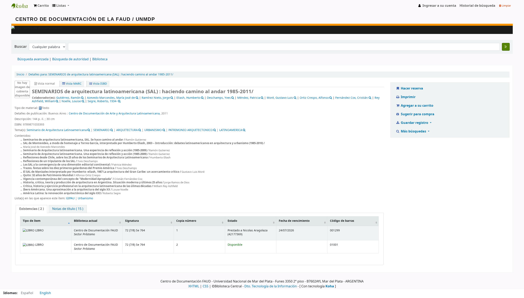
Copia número (186, 221)
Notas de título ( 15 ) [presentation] (67, 208)
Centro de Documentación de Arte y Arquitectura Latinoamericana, (114, 113)
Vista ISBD (99, 84)
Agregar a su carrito (416, 105)
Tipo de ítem (32, 221)
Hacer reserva (411, 88)
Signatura (132, 221)
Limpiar (506, 6)
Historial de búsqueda (477, 5)
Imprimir (408, 97)
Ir (506, 46)
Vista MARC (73, 84)
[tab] (31, 209)
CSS (205, 286)
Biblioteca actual (85, 221)
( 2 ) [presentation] (31, 208)
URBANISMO (153, 130)
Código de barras (342, 221)
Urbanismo (85, 198)
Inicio (20, 74)
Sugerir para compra (417, 114)
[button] (41, 6)
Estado (232, 221)
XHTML (193, 286)
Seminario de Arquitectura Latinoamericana (57, 130)
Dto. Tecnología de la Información (270, 286)
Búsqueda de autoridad (70, 59)
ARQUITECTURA (127, 130)
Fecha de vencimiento (294, 221)
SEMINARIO (101, 130)
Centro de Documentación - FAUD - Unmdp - (21, 6)
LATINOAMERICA (230, 130)
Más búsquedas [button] (413, 131)
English (45, 293)
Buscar (20, 46)
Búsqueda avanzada (33, 59)
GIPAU (70, 198)
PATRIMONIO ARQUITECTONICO (190, 130)
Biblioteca (99, 59)
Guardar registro (414, 122)
